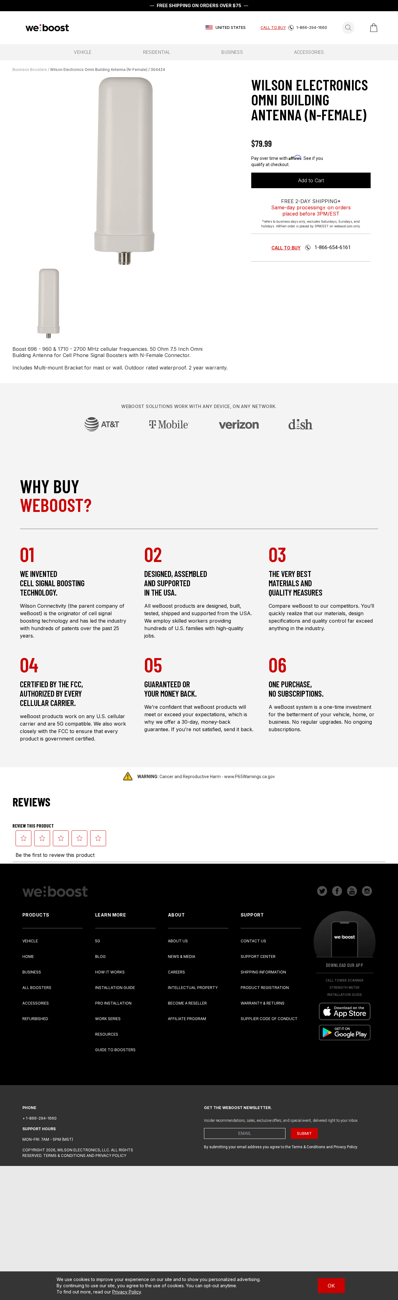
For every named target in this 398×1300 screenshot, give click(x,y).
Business (31, 972)
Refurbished (35, 1018)
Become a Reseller (187, 1003)
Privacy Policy (126, 1291)
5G (97, 941)
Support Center (258, 956)
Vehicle (30, 941)
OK (331, 1286)
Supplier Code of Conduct (269, 1018)
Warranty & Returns (263, 1003)
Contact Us (253, 941)
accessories (309, 52)
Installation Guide (115, 987)
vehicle (82, 52)
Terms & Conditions (64, 1155)
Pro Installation (113, 1003)
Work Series (108, 1018)
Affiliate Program (187, 1018)
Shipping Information (263, 972)
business (232, 52)
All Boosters (36, 987)
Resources (106, 1034)
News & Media (181, 956)
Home (28, 956)
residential (156, 52)
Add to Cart (311, 180)
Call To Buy (273, 27)
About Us (178, 941)
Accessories (35, 1003)
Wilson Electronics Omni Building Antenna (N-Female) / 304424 (107, 69)
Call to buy (286, 247)
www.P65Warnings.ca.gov (249, 776)
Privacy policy (110, 1155)
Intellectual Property (193, 987)
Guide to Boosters (115, 1049)
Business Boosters (29, 69)
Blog (100, 956)
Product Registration (265, 987)
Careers (176, 972)
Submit (304, 1133)
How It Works (110, 972)
